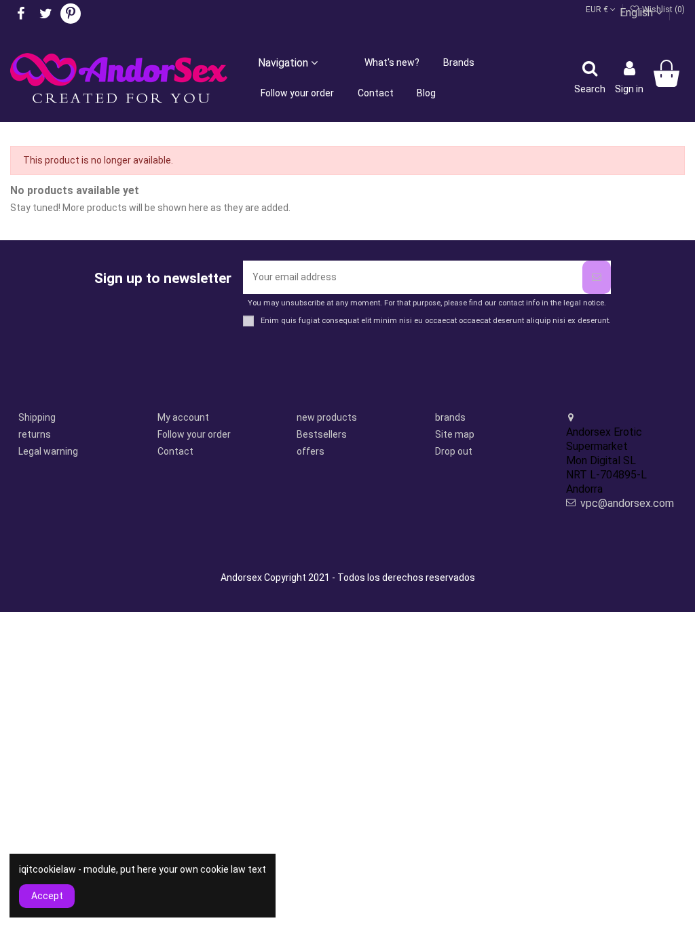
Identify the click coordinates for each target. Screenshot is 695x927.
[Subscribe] (596, 277)
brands (450, 417)
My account (183, 417)
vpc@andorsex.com (627, 503)
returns (34, 434)
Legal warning (48, 451)
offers (310, 451)
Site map (454, 434)
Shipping (37, 417)
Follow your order (194, 434)
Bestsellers (322, 434)
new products (327, 417)
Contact (175, 451)
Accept (47, 895)
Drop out (453, 451)
